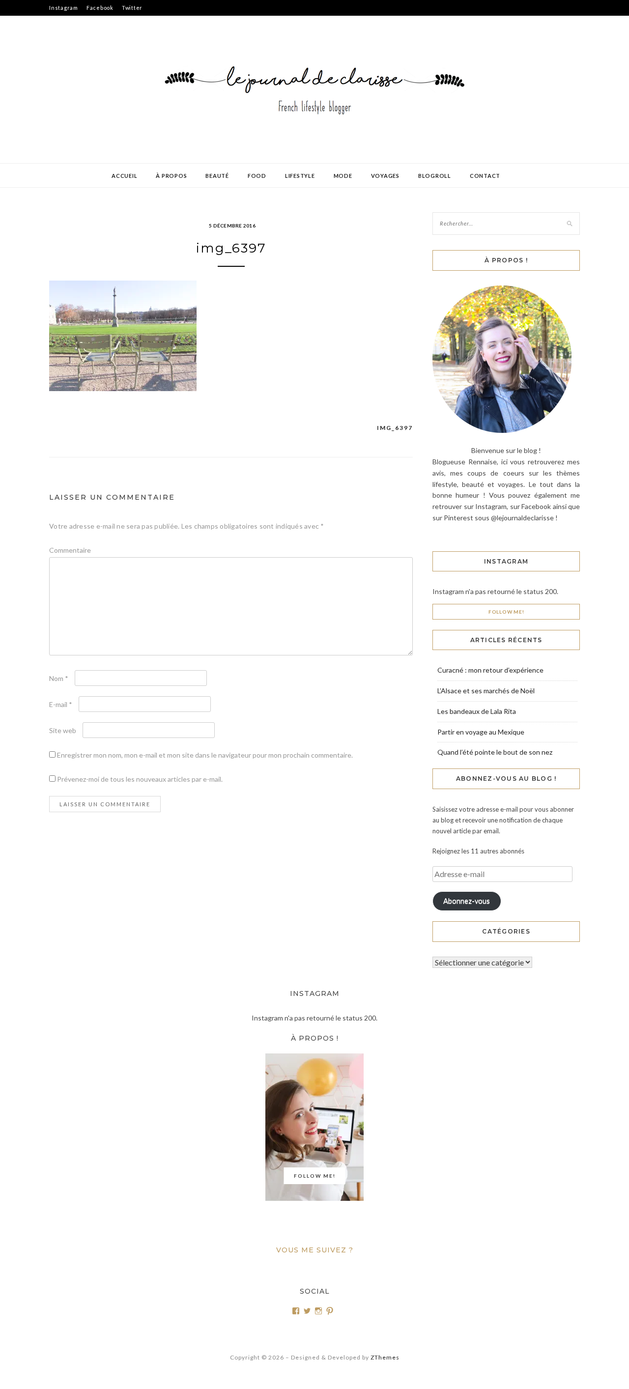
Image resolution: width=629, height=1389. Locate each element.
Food (257, 175)
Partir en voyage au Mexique (480, 732)
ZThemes (385, 1357)
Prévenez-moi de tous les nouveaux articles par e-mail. (140, 779)
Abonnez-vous (466, 901)
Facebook (100, 7)
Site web (62, 730)
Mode (343, 175)
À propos (171, 175)
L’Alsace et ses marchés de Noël (486, 690)
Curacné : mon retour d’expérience (490, 670)
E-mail (60, 704)
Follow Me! (506, 612)
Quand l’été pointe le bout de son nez (494, 752)
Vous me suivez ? (314, 1250)
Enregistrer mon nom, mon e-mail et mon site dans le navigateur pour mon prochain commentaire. (205, 755)
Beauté (217, 175)
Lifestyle (300, 175)
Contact (485, 175)
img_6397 (395, 427)
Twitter (132, 7)
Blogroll (434, 175)
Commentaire (70, 550)
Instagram (63, 7)
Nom (58, 678)
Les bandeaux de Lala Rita (476, 711)
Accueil (124, 175)
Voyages (385, 175)
